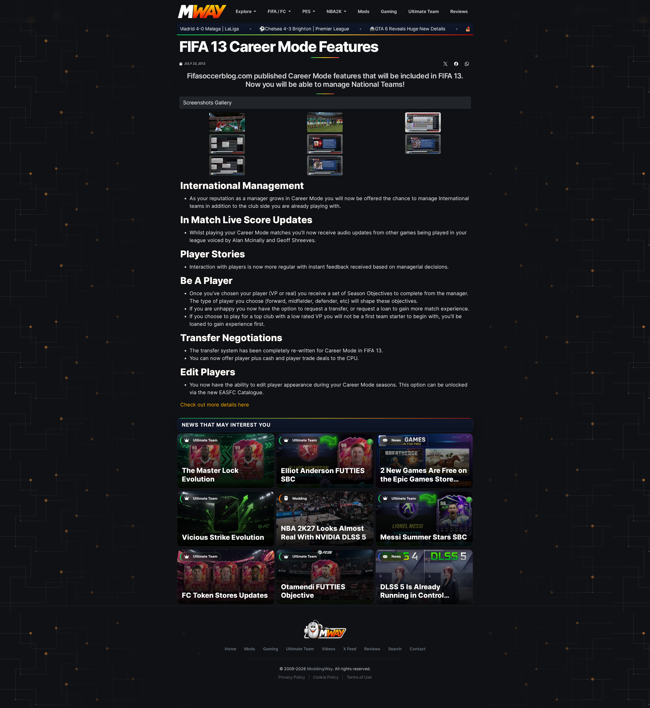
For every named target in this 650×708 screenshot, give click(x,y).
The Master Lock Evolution (210, 474)
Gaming (389, 11)
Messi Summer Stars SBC (423, 537)
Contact (418, 648)
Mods (363, 11)
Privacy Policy (291, 677)
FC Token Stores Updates (225, 595)
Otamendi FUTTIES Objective (313, 591)
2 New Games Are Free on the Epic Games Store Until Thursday (423, 479)
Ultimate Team (423, 11)
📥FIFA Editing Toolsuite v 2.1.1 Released (431, 28)
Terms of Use (359, 677)
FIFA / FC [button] (277, 11)
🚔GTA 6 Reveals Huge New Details (330, 28)
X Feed (349, 648)
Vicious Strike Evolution (223, 537)
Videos (328, 648)
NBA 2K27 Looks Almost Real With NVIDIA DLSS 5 (323, 532)
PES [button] (307, 11)
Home (230, 648)
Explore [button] (244, 11)
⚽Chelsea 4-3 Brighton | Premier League (226, 28)
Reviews (459, 11)
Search (395, 648)
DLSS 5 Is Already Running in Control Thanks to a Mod (412, 595)
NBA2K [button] (335, 11)
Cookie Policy (326, 677)
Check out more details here (214, 405)
